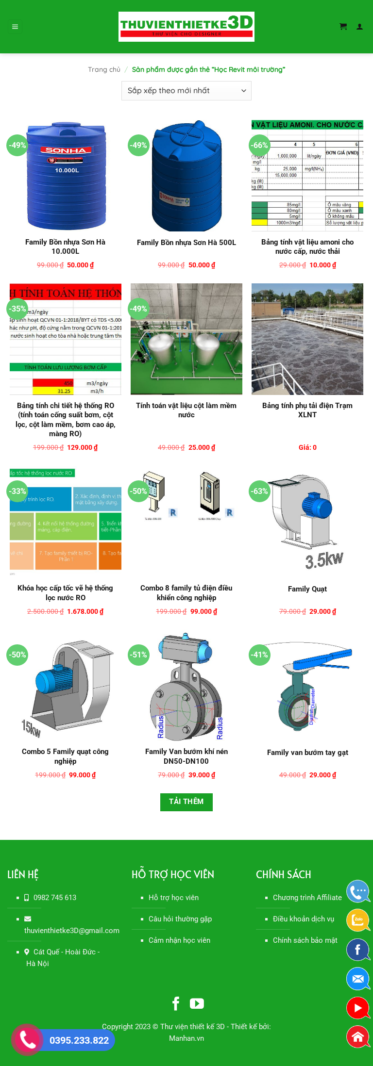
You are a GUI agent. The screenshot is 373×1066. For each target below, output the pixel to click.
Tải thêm (186, 802)
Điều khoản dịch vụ (303, 919)
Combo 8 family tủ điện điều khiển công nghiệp (186, 593)
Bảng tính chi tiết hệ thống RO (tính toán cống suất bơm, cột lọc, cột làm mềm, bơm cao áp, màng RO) (66, 420)
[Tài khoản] (361, 26)
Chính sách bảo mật (305, 940)
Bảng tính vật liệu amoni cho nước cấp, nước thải (307, 247)
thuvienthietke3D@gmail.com (71, 930)
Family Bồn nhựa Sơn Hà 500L (186, 242)
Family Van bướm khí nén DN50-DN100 (186, 756)
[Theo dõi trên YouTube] (197, 1005)
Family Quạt (307, 589)
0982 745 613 (55, 897)
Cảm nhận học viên (179, 940)
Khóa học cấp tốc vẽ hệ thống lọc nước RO (65, 593)
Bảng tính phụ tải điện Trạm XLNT (307, 410)
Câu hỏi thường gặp (180, 919)
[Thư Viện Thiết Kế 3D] (186, 26)
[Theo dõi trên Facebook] (176, 1005)
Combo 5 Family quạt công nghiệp (65, 756)
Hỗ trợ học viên (174, 897)
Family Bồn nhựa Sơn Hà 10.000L (65, 247)
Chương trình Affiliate (307, 897)
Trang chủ (104, 69)
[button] (15, 26)
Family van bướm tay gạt (307, 752)
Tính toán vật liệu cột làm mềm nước (186, 410)
